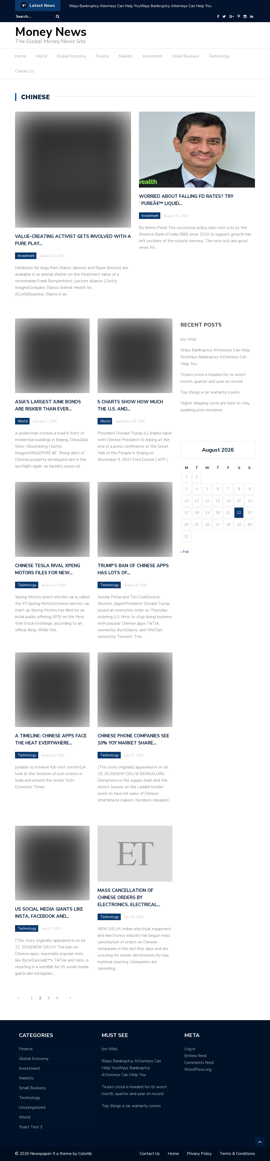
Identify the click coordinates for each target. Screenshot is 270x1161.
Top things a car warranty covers (210, 392)
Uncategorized (32, 1107)
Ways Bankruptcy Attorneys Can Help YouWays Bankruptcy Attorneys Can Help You (140, 5)
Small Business (185, 56)
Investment (152, 56)
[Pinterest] (239, 16)
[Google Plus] (232, 16)
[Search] (57, 16)
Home (20, 56)
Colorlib (85, 1153)
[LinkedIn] (251, 16)
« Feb (184, 551)
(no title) (188, 339)
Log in (189, 1049)
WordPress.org (197, 1069)
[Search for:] (32, 16)
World (41, 56)
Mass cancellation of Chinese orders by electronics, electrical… (129, 897)
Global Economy (71, 56)
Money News (50, 32)
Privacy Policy (199, 1153)
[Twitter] (224, 16)
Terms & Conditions (237, 1153)
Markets (126, 56)
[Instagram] (245, 16)
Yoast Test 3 (30, 1127)
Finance (102, 56)
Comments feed (199, 1062)
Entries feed (195, 1055)
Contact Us (24, 71)
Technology (219, 56)
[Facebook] (218, 16)
